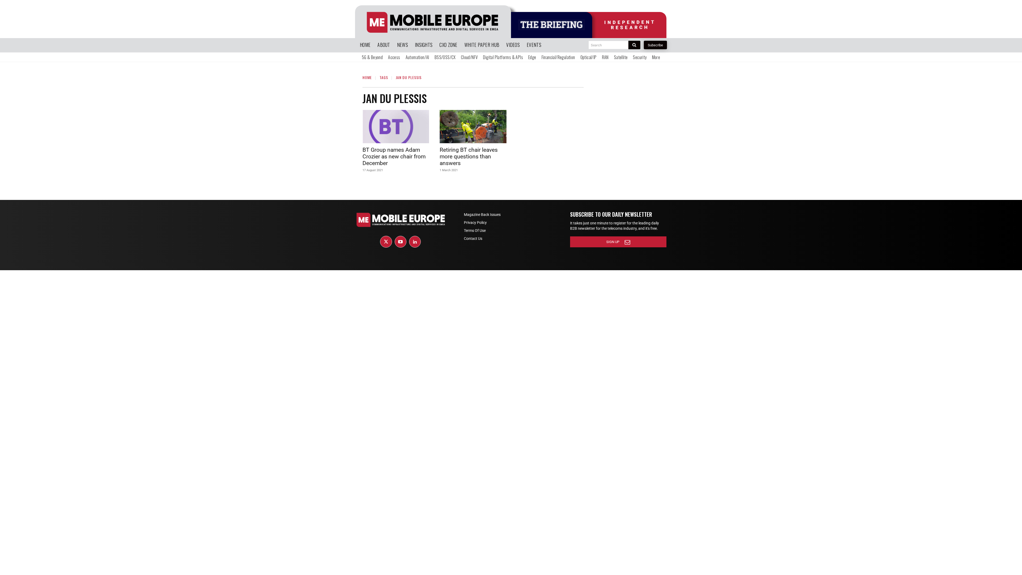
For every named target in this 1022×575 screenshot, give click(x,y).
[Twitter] (386, 242)
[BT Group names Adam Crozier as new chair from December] (395, 126)
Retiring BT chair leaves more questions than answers (469, 156)
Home (367, 77)
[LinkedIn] (415, 242)
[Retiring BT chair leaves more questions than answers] (473, 126)
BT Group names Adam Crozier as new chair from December (394, 156)
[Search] (634, 45)
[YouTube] (400, 242)
